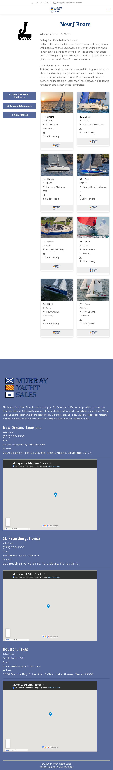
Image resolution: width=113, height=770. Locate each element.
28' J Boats (48, 241)
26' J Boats (85, 241)
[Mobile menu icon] (108, 10)
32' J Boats (85, 179)
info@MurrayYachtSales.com (69, 2)
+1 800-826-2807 (42, 2)
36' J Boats (48, 179)
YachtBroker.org (49, 767)
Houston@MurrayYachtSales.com (22, 666)
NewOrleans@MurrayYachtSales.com (24, 444)
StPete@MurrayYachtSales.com (21, 555)
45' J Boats (48, 117)
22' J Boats (85, 304)
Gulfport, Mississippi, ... (57, 249)
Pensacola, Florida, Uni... (94, 124)
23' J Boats (48, 304)
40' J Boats (85, 117)
